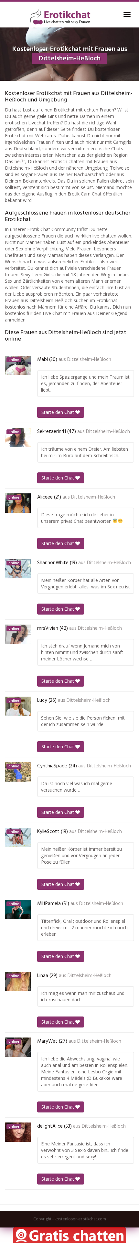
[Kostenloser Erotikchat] (60, 16)
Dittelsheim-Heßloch (89, 359)
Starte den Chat (58, 412)
